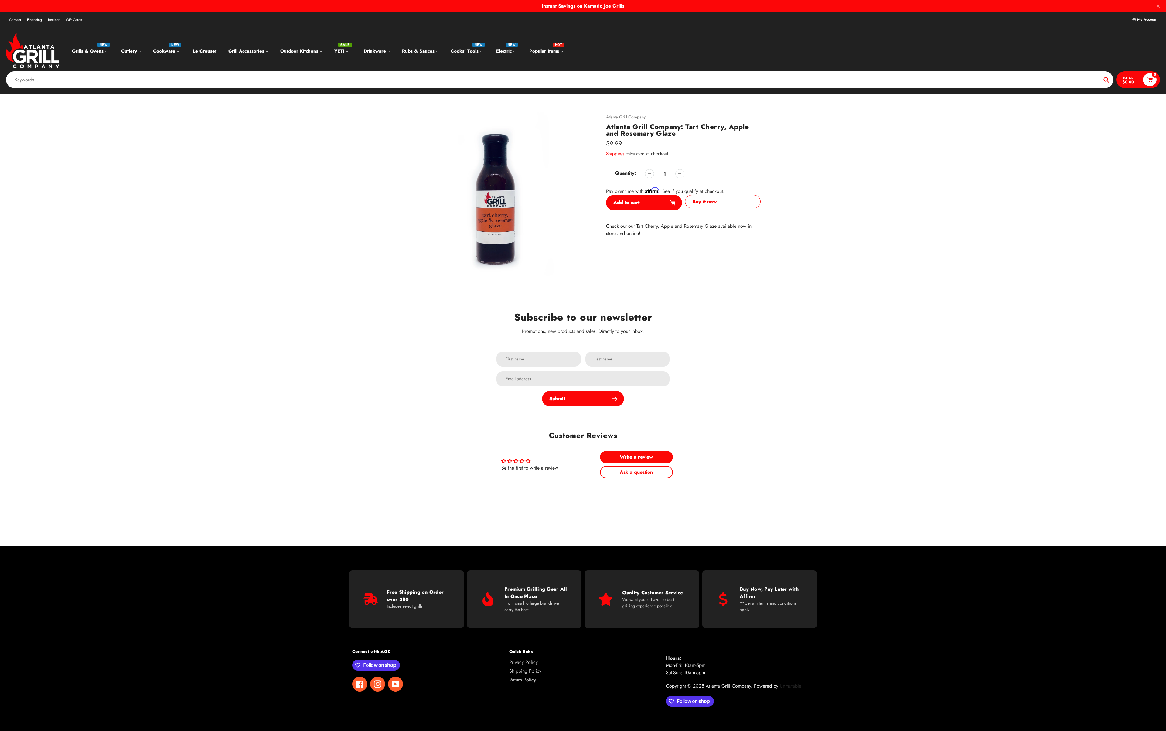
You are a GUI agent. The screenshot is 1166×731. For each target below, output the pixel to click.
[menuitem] (90, 50)
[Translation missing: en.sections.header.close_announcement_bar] (1158, 6)
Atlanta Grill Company (626, 117)
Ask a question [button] (636, 472)
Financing (34, 19)
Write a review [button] (636, 456)
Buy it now (704, 201)
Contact (15, 19)
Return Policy (522, 679)
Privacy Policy (523, 662)
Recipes (54, 19)
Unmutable (790, 685)
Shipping (615, 153)
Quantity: (625, 172)
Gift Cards (74, 19)
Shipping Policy (525, 671)
